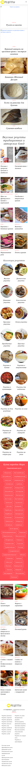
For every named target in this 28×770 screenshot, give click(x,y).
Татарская (9, 558)
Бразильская (9, 495)
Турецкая (19, 558)
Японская (14, 577)
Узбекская (9, 562)
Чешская (9, 569)
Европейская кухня (7, 747)
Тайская (22, 554)
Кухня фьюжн (14, 528)
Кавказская (9, 521)
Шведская (18, 569)
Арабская (19, 484)
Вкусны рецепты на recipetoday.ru (8, 2)
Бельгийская (9, 491)
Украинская (19, 562)
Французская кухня (7, 757)
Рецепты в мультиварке (18, 740)
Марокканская (7, 536)
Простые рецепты (20, 727)
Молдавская (9, 540)
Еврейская (8, 510)
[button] (26, 2)
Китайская (9, 525)
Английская (9, 484)
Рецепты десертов (7, 719)
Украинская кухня (7, 761)
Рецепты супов (6, 733)
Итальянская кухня (7, 751)
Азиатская (8, 480)
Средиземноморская (9, 554)
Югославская (20, 573)
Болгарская (19, 491)
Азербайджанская (19, 476)
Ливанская (22, 532)
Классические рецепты (19, 732)
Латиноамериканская (9, 532)
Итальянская (19, 517)
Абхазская (7, 472)
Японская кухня (6, 765)
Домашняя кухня (6, 749)
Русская (20, 547)
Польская (20, 543)
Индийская (8, 513)
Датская (9, 506)
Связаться (14, 712)
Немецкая (19, 540)
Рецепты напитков (7, 727)
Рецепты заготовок (7, 721)
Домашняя (18, 506)
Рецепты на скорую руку (20, 736)
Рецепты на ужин (19, 715)
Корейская (19, 525)
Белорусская (19, 487)
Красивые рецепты (20, 725)
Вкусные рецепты (20, 729)
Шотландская (8, 573)
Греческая (9, 502)
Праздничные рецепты (18, 718)
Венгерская (19, 495)
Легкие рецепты (19, 721)
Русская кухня (6, 745)
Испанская (8, 517)
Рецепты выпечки (7, 715)
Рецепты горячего (7, 717)
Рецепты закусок (6, 723)
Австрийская (7, 476)
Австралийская (19, 472)
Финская (8, 566)
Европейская (19, 510)
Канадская (19, 521)
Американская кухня (6, 754)
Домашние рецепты (20, 723)
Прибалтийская (10, 547)
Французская (18, 566)
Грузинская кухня (7, 763)
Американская (18, 480)
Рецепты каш (5, 725)
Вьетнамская (19, 499)
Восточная (8, 499)
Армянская (8, 487)
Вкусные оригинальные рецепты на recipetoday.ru (14, 705)
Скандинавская (14, 551)
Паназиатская (9, 543)
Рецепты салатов (6, 729)
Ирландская (19, 513)
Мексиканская (20, 536)
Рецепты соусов (6, 731)
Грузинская (18, 502)
